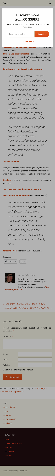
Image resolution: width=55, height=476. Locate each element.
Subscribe (42, 34)
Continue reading (27, 41)
